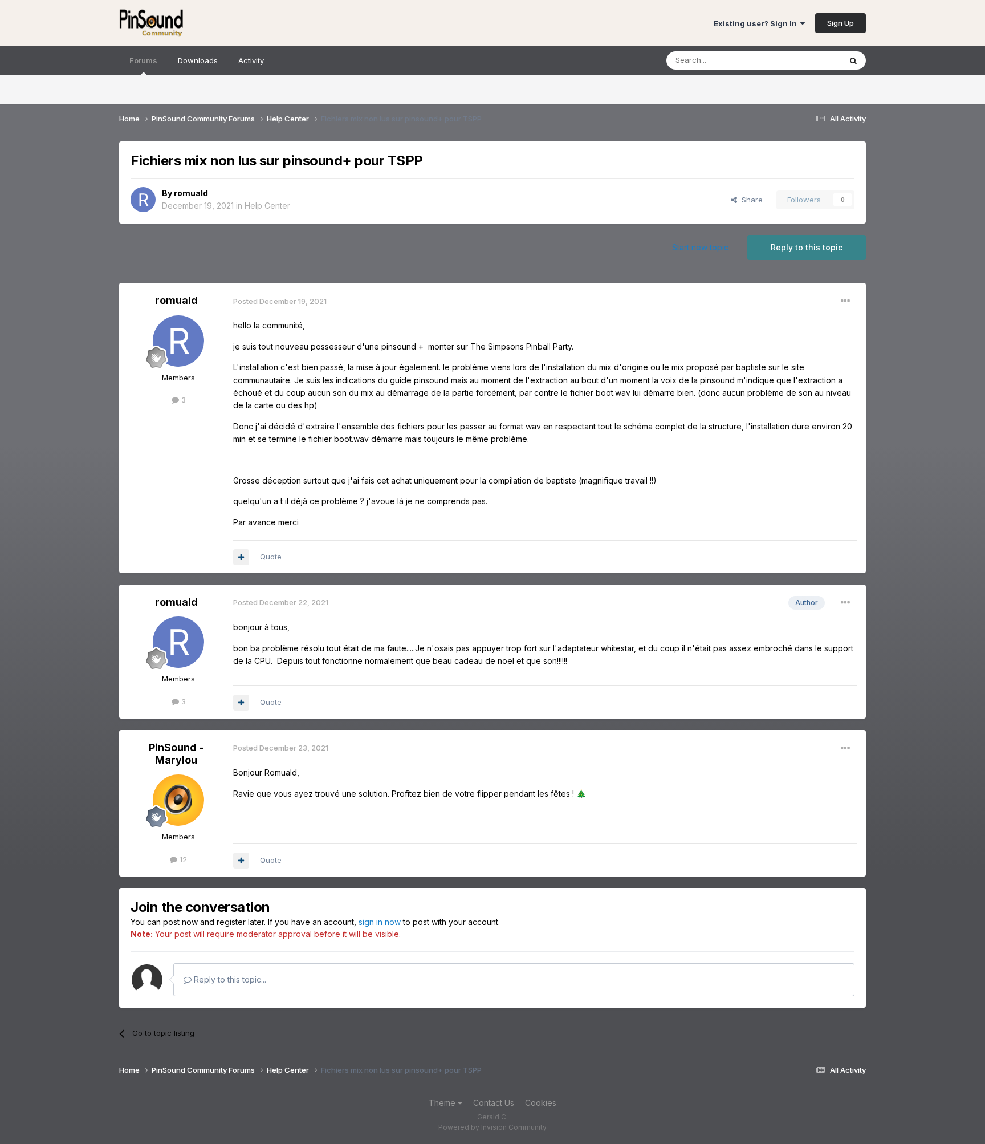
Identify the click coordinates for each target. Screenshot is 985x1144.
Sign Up (840, 22)
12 (182, 859)
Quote (271, 556)
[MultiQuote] (241, 557)
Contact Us (493, 1103)
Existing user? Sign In (757, 23)
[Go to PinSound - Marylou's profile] (178, 800)
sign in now (380, 922)
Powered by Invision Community (492, 1127)
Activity (251, 60)
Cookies (540, 1103)
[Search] (853, 60)
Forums (143, 60)
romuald (191, 193)
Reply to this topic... (229, 979)
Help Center (267, 205)
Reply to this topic (806, 247)
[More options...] (845, 301)
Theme (443, 1103)
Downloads (198, 60)
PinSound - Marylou (176, 753)
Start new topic (700, 247)
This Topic (807, 60)
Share (750, 199)
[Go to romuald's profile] (143, 199)
